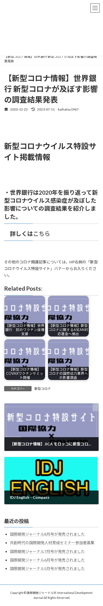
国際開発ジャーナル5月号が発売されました (47, 568)
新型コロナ (42, 389)
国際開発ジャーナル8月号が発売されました (47, 534)
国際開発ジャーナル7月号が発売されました (47, 551)
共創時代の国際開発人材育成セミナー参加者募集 (52, 542)
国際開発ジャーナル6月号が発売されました (47, 560)
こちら (41, 233)
